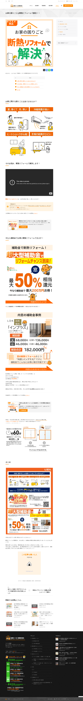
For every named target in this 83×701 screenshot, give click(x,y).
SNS (33, 666)
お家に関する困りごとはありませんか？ (26, 81)
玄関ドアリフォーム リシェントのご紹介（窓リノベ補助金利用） (46, 623)
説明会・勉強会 (62, 34)
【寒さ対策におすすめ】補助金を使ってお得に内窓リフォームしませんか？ (20, 613)
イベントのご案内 (63, 26)
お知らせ (61, 21)
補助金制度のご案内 (30, 580)
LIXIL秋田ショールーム (37, 648)
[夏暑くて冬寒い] (17, 119)
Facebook (35, 674)
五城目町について (35, 677)
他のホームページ (35, 653)
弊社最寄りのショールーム (37, 646)
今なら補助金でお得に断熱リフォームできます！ (28, 87)
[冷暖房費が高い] (41, 118)
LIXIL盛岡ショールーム (37, 651)
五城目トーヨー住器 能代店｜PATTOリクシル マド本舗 (42, 660)
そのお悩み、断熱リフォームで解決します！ (27, 84)
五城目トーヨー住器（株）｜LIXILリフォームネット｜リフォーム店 (42, 664)
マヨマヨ (29, 557)
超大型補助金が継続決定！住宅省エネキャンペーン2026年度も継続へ (21, 605)
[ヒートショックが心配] (17, 144)
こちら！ (36, 213)
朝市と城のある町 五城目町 (38, 679)
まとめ (18, 89)
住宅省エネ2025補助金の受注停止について (46, 604)
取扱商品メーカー (35, 638)
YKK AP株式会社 (36, 643)
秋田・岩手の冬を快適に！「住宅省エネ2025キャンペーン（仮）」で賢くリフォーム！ (46, 614)
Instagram (35, 672)
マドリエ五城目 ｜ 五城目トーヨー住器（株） (42, 656)
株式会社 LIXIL (36, 640)
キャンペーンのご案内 (64, 29)
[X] (44, 70)
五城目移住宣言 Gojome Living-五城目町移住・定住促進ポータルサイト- (42, 683)
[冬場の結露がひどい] (41, 142)
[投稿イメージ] (9, 606)
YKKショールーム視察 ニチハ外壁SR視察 (67, 663)
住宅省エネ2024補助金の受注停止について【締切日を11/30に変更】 (21, 623)
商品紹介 (24, 580)
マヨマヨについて (29, 571)
